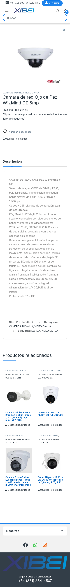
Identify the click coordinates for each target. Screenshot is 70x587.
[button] (64, 30)
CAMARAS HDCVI (14, 435)
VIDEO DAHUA (32, 92)
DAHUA (35, 330)
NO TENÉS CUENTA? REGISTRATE (25, 3)
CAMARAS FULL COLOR (49, 370)
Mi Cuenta (54, 3)
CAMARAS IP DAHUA (13, 92)
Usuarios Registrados (16, 138)
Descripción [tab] (12, 161)
